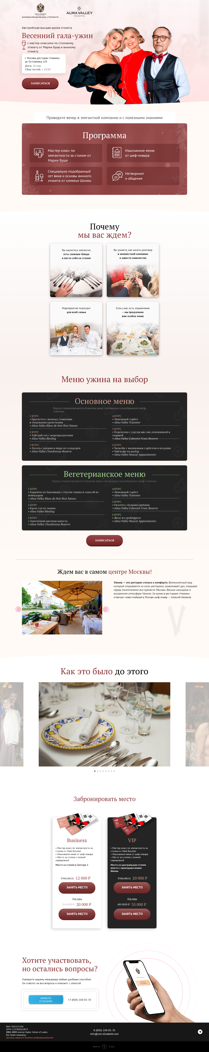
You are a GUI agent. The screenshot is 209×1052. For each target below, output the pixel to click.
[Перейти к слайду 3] (100, 771)
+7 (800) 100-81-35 (79, 999)
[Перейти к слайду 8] (114, 771)
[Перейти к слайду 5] (105, 771)
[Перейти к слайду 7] (111, 771)
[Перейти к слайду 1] (94, 771)
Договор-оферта (14, 1037)
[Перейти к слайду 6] (108, 771)
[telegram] (200, 1033)
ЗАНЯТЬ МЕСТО (77, 887)
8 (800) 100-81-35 (104, 1030)
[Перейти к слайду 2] (97, 771)
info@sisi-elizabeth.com (104, 1034)
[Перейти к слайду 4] (103, 771)
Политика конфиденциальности (38, 1037)
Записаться (40, 83)
